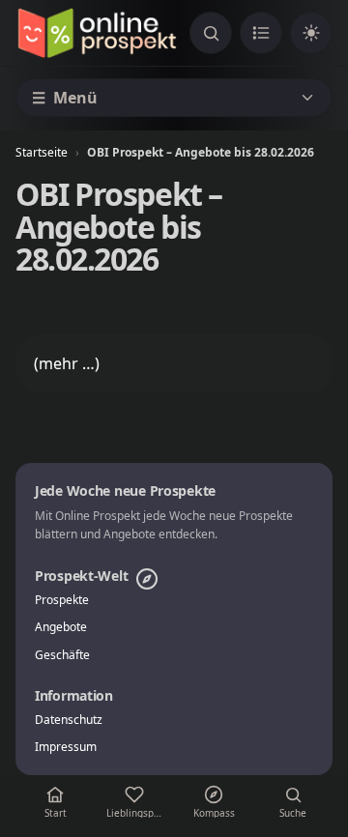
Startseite (41, 152)
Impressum (66, 747)
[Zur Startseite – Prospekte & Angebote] (96, 33)
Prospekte (62, 600)
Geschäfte (62, 655)
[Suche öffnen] (210, 33)
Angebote (61, 627)
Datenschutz (68, 720)
